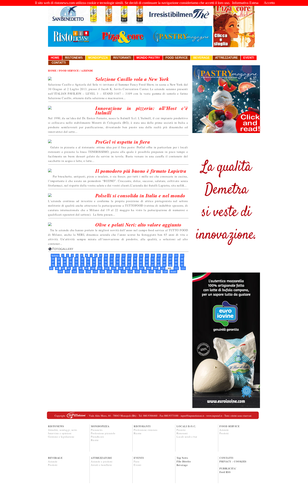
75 (82, 265)
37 (129, 258)
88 (158, 265)
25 (59, 258)
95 (63, 268)
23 (182, 255)
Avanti (173, 271)
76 (88, 265)
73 (70, 265)
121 (109, 271)
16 (141, 255)
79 (106, 265)
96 (69, 268)
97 (75, 268)
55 (100, 261)
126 (144, 271)
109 (155, 268)
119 (95, 271)
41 (153, 258)
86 (147, 265)
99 (86, 268)
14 (129, 255)
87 (153, 265)
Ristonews (74, 57)
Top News (182, 458)
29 (82, 258)
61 (135, 261)
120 (102, 271)
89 (164, 265)
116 (74, 271)
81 (117, 265)
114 (60, 271)
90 (170, 265)
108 (148, 268)
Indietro (55, 255)
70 (53, 265)
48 (59, 261)
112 (176, 268)
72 (65, 265)
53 (88, 261)
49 (65, 261)
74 (76, 265)
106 (134, 268)
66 (164, 261)
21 (170, 255)
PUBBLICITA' (228, 468)
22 (176, 255)
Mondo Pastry (148, 57)
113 (183, 268)
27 (70, 258)
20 (164, 255)
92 (182, 265)
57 (111, 261)
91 (176, 265)
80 (111, 265)
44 (170, 258)
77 (94, 265)
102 (106, 268)
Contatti (59, 62)
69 (182, 261)
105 (127, 268)
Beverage (201, 57)
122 (116, 271)
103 (113, 268)
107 (141, 268)
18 (153, 255)
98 (80, 268)
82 (123, 265)
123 (123, 271)
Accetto (269, 3)
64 (153, 261)
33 (106, 258)
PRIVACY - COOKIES (232, 461)
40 (147, 258)
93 (51, 268)
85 (141, 265)
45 (176, 258)
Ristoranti (122, 57)
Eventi (248, 57)
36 (123, 258)
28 (76, 258)
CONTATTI (226, 458)
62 (141, 261)
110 (162, 268)
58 (117, 261)
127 (151, 271)
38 (135, 258)
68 (176, 261)
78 (100, 265)
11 (112, 255)
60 (129, 261)
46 (182, 258)
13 (123, 255)
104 (120, 268)
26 (65, 258)
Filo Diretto (184, 461)
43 (164, 258)
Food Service (176, 57)
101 (99, 268)
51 (76, 261)
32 (100, 258)
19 (159, 255)
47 (53, 261)
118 (88, 271)
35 (117, 258)
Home (55, 57)
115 (67, 271)
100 (92, 268)
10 (106, 255)
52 (82, 261)
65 (158, 261)
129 (165, 271)
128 (158, 271)
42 (158, 258)
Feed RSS (224, 472)
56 (106, 261)
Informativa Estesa (245, 3)
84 (135, 265)
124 (130, 271)
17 (147, 255)
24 (53, 258)
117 (81, 271)
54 (94, 261)
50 (70, 261)
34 (111, 258)
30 (88, 258)
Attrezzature (226, 57)
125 (137, 271)
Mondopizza (98, 57)
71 (59, 265)
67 (170, 261)
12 (118, 255)
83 (129, 265)
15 (135, 255)
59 (123, 261)
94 (57, 268)
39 (141, 258)
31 (94, 258)
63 (147, 261)
